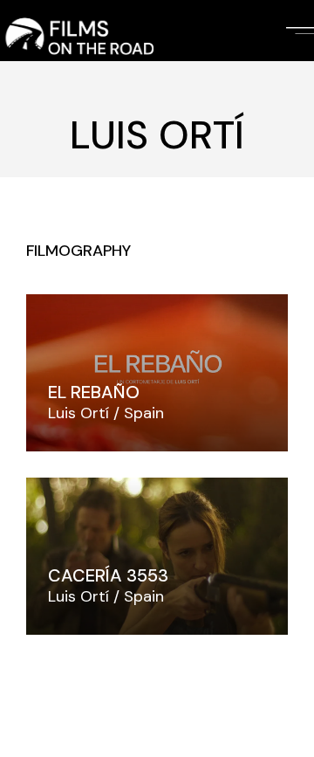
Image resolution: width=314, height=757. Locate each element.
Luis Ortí (78, 413)
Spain (144, 413)
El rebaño (94, 392)
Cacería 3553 (108, 575)
